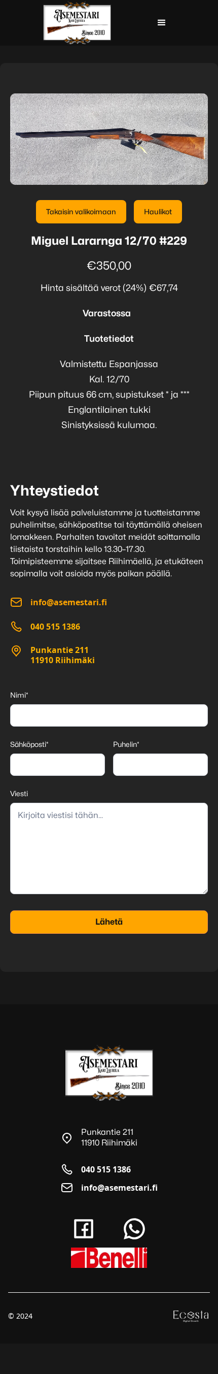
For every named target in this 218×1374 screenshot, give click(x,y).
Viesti (19, 793)
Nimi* (19, 695)
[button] (162, 23)
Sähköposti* (29, 744)
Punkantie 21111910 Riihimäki (62, 655)
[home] (77, 22)
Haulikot (158, 211)
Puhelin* (126, 744)
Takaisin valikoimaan (81, 211)
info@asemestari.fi (119, 1188)
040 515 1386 (106, 1169)
